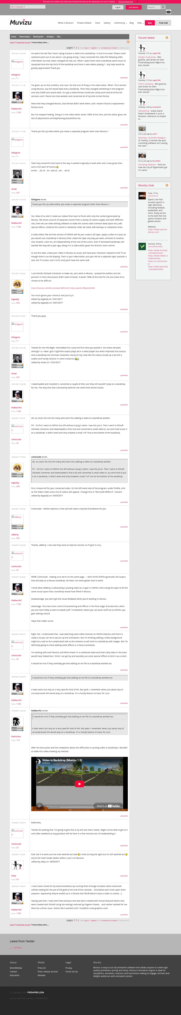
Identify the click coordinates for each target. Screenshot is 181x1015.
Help (139, 22)
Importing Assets (23, 43)
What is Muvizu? (65, 22)
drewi (14, 189)
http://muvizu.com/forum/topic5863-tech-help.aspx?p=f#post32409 (63, 288)
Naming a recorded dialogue (152, 137)
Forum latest (146, 37)
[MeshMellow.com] (35, 992)
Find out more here (125, 2)
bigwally (15, 299)
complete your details (109, 48)
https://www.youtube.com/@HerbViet (158, 268)
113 (18, 740)
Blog (132, 22)
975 (18, 538)
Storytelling (144, 110)
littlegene (15, 74)
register (94, 48)
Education (14, 975)
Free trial (163, 22)
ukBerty (15, 534)
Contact (13, 971)
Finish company (146, 84)
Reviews (41, 975)
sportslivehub (153, 196)
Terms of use (71, 971)
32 (17, 443)
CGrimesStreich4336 (155, 247)
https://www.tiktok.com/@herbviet (158, 257)
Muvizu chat (146, 185)
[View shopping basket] (168, 11)
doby (13, 875)
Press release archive (48, 971)
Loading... (17, 947)
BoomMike (156, 161)
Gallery (107, 22)
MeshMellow (16, 968)
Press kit (42, 968)
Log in (117, 7)
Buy (150, 22)
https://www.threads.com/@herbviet (157, 251)
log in (87, 48)
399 (18, 303)
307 (18, 192)
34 (17, 879)
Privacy (68, 968)
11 (17, 78)
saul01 (154, 134)
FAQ (58, 36)
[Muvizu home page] (21, 21)
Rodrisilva (16, 736)
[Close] (137, 2)
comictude (16, 439)
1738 (18, 112)
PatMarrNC (16, 108)
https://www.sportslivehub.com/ (157, 230)
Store (97, 22)
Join (133, 7)
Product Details (84, 22)
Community (119, 22)
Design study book (147, 57)
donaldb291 (156, 107)
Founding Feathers (147, 164)
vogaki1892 (156, 53)
